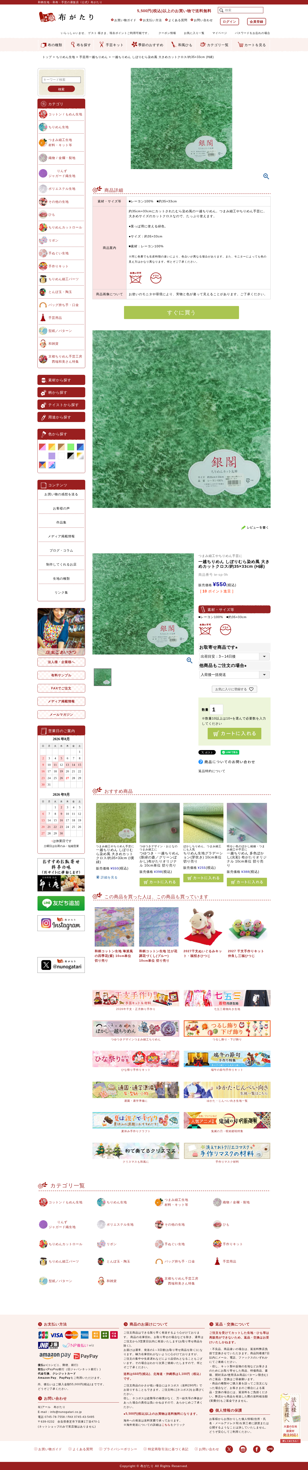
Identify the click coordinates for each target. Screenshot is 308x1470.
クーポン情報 (167, 33)
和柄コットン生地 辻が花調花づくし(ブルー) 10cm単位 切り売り (158, 955)
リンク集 (61, 592)
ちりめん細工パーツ (63, 279)
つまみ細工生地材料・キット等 (60, 142)
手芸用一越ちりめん (93, 57)
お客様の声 (61, 508)
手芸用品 (55, 317)
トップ (47, 57)
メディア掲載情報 (61, 536)
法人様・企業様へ (61, 662)
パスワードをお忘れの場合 (252, 33)
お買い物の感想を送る (61, 494)
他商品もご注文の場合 (224, 665)
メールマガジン (61, 714)
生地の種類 (61, 578)
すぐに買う (181, 312)
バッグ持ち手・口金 (63, 305)
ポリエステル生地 (62, 188)
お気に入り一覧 (194, 33)
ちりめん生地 (65, 57)
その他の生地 (58, 201)
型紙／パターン (60, 331)
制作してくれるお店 (61, 564)
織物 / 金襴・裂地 (62, 158)
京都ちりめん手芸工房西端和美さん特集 (65, 359)
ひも (51, 214)
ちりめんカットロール (65, 227)
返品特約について (211, 771)
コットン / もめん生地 (65, 114)
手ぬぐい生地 (58, 253)
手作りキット (58, 266)
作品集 (61, 522)
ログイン (229, 21)
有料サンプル (61, 675)
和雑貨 (53, 343)
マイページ (219, 33)
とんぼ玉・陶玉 (60, 292)
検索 (61, 89)
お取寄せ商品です (219, 647)
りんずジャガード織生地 (62, 173)
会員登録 (256, 21)
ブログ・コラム (61, 550)
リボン (53, 240)
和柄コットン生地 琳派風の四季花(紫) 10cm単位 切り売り (114, 955)
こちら (166, 1424)
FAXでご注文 (61, 688)
